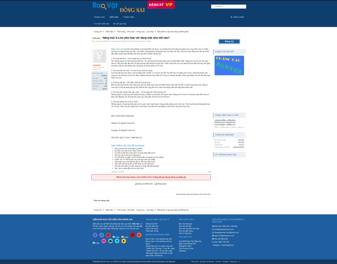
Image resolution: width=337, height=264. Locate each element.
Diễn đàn (114, 17)
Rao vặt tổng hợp (185, 224)
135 (105, 78)
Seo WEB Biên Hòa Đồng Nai (190, 241)
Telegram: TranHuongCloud (223, 245)
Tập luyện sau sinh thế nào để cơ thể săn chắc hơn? (135, 162)
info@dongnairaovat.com (224, 229)
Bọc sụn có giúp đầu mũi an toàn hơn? (129, 168)
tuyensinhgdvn (220, 125)
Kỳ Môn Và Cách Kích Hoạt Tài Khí (128, 151)
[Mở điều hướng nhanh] (242, 31)
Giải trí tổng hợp (185, 233)
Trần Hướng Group (186, 248)
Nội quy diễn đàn (152, 226)
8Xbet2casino (220, 122)
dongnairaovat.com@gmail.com (227, 232)
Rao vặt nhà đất (185, 226)
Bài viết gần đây (119, 24)
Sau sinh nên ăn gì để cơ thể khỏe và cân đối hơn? (134, 164)
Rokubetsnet (230, 122)
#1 (210, 172)
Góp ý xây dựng (152, 229)
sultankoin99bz (220, 120)
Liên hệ (218, 262)
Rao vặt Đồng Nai (221, 239)
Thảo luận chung (152, 231)
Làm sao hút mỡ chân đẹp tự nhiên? (129, 149)
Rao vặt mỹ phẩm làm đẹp (189, 229)
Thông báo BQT (152, 224)
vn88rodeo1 (231, 120)
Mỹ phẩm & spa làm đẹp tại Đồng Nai (116, 41)
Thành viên (128, 17)
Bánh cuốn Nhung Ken (187, 244)
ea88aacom (230, 125)
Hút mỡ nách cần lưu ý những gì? (128, 155)
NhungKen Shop (185, 246)
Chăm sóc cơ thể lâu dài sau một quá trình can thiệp (135, 159)
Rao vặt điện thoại (186, 231)
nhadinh (142, 41)
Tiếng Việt (194, 262)
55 (106, 83)
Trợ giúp (225, 262)
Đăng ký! (229, 41)
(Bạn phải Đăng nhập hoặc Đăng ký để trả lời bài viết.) (193, 194)
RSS (243, 262)
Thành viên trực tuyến (227, 115)
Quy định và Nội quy (207, 262)
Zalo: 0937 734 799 (221, 242)
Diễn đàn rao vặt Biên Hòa (112, 262)
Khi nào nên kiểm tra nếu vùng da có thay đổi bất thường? (137, 166)
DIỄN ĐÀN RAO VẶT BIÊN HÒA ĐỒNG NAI (113, 219)
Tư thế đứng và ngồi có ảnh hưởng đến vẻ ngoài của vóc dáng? (139, 157)
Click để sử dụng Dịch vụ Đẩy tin (169, 177)
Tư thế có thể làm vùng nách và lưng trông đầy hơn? (135, 153)
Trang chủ (99, 17)
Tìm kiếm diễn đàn (101, 24)
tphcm (105, 89)
